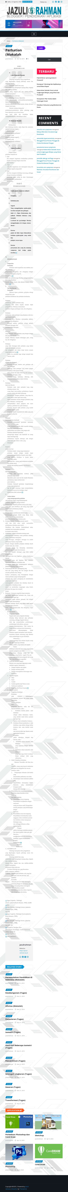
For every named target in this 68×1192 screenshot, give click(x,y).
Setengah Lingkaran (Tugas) (18, 1074)
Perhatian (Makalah (18, 41)
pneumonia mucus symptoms (46, 147)
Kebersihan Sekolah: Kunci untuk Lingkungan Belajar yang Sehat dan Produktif (48, 92)
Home (8, 41)
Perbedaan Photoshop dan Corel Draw (17, 1135)
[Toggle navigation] (34, 34)
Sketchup (39, 1135)
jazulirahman (9, 59)
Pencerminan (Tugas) (15, 1061)
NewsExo (14, 1189)
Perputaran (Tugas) (14, 1019)
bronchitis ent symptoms (45, 167)
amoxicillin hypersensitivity (45, 138)
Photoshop (10, 1166)
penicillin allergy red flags (45, 158)
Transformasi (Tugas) (15, 1100)
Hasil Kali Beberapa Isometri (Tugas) (18, 1046)
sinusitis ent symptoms (44, 129)
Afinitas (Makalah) (14, 1006)
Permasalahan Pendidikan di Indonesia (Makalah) (18, 978)
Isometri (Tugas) (13, 1032)
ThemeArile (23, 1189)
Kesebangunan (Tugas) (16, 993)
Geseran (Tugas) (12, 1087)
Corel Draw (40, 1164)
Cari (41, 48)
